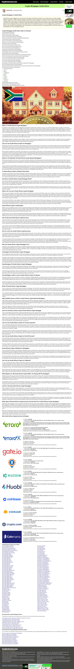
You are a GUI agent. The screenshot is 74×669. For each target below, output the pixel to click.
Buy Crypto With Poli (6, 564)
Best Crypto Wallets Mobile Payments (9, 587)
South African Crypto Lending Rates (9, 43)
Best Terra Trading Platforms (42, 578)
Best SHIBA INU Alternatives (42, 595)
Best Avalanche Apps (41, 551)
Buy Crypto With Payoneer (7, 560)
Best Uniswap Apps (40, 552)
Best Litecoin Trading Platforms (43, 567)
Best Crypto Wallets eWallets (7, 586)
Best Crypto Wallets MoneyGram (8, 579)
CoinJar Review (11, 626)
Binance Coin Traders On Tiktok (43, 601)
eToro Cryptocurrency (8, 68)
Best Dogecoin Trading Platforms (43, 559)
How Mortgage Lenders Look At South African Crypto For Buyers (15, 51)
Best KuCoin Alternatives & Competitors (9, 637)
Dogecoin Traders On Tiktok (42, 600)
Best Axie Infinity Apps (41, 545)
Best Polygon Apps (5, 608)
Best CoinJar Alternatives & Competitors (9, 641)
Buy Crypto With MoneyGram (7, 562)
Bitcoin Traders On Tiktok (42, 598)
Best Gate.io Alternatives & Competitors (9, 635)
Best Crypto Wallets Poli (6, 581)
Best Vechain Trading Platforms (43, 572)
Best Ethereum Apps (6, 598)
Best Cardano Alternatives (42, 592)
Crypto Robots (53, 1)
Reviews (61, 1)
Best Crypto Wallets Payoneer (7, 578)
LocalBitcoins (6, 72)
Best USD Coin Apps (41, 548)
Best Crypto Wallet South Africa (8, 547)
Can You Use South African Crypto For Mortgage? (12, 36)
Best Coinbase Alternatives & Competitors (9, 640)
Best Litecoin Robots (6, 595)
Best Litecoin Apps (5, 607)
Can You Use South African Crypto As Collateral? (11, 61)
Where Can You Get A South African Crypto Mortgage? (13, 42)
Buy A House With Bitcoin (42, 610)
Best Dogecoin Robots (6, 593)
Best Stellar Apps (40, 547)
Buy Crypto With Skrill (6, 558)
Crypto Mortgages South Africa (8, 32)
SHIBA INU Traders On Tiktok (42, 608)
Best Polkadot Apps (5, 606)
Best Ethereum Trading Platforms (43, 558)
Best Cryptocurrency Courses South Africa (10, 550)
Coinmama (6, 81)
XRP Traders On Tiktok (41, 606)
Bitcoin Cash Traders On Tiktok (43, 609)
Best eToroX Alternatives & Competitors (9, 634)
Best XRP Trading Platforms (42, 565)
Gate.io (5, 71)
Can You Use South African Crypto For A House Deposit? (13, 57)
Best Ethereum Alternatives (42, 586)
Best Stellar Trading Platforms (42, 574)
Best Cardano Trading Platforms (43, 564)
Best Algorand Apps (5, 609)
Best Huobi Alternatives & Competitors (9, 639)
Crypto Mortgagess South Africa (8, 551)
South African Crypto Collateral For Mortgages (11, 60)
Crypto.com (6, 79)
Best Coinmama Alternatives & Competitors (10, 643)
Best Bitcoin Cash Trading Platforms (44, 571)
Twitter (7, 664)
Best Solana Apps (5, 601)
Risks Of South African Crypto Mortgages (10, 53)
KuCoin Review (11, 622)
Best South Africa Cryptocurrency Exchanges (11, 67)
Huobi (5, 75)
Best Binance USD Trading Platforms (44, 584)
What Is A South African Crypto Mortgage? (10, 35)
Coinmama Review (12, 628)
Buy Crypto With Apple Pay (7, 557)
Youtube (9, 664)
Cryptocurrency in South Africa (8, 33)
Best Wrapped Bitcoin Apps (42, 555)
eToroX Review (11, 619)
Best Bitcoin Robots (5, 588)
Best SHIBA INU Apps (41, 549)
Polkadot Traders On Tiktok (42, 607)
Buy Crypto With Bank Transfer (7, 565)
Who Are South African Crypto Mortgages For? (11, 47)
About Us (4, 664)
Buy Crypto (36, 1)
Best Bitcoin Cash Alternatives (42, 596)
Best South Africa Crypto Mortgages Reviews (11, 83)
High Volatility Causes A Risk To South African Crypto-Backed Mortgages (16, 54)
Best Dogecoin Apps (6, 599)
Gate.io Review (11, 620)
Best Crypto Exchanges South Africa (8, 548)
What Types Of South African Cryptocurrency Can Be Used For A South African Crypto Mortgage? (21, 65)
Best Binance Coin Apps (6, 600)
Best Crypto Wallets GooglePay (8, 572)
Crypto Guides (68, 1)
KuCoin (5, 74)
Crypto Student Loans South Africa (8, 552)
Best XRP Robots (5, 591)
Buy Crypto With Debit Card (7, 567)
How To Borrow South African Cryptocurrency (11, 44)
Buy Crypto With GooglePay (7, 555)
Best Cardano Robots (6, 592)
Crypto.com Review (12, 627)
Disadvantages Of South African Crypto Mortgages (12, 50)
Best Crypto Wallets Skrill (6, 576)
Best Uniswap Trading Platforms (43, 580)
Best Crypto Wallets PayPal (7, 571)
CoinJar (5, 78)
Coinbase (5, 76)
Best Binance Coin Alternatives (43, 588)
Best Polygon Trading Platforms (43, 569)
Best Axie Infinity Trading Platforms (43, 573)
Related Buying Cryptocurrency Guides (10, 82)
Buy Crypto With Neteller (6, 559)
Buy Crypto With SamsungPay (7, 556)
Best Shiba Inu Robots (6, 594)
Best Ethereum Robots (6, 589)
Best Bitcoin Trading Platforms (42, 557)
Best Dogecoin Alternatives (42, 587)
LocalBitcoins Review (13, 621)
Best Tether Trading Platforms (42, 563)
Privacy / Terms (14, 664)
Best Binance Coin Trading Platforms (44, 560)
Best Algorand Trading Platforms (43, 570)
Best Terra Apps (40, 550)
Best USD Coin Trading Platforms (43, 576)
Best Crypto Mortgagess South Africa (9, 549)
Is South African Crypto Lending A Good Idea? (11, 39)
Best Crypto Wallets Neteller (7, 577)
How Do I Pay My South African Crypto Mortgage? (12, 64)
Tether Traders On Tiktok (41, 603)
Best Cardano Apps (5, 603)
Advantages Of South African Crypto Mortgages (11, 49)
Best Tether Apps (5, 602)
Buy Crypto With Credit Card (7, 566)
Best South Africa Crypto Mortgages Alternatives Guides (13, 85)
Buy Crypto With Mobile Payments (8, 570)
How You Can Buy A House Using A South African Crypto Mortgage (15, 56)
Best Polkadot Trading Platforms (43, 566)
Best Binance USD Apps (41, 556)
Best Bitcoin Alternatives (41, 585)
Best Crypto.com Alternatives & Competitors (10, 642)
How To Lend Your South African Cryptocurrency (11, 46)
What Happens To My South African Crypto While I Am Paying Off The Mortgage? (18, 63)
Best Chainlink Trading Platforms (43, 581)
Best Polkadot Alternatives (42, 594)
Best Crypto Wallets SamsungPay (8, 573)
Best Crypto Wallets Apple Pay (7, 574)
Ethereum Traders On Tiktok (42, 599)
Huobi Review (10, 623)
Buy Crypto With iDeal (6, 563)
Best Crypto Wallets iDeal (6, 580)
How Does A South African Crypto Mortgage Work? (12, 40)
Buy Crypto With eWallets (6, 569)
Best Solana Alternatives (41, 589)
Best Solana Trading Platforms (43, 562)
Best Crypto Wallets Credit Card (8, 584)
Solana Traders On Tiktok (42, 602)
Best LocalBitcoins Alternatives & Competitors (10, 636)
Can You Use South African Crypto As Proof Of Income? (13, 58)
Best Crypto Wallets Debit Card (7, 585)
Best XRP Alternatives (41, 593)
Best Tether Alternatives (41, 591)
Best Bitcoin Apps (5, 596)
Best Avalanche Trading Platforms (43, 579)
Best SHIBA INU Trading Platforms (43, 577)
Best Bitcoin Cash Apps (6, 610)
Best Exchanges (44, 1)
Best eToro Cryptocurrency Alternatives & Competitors (12, 633)
